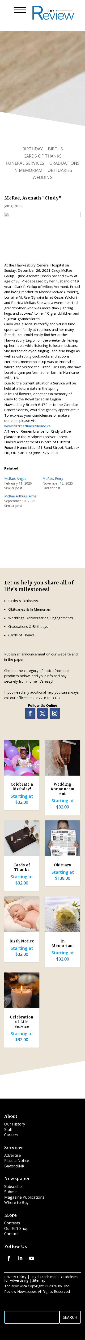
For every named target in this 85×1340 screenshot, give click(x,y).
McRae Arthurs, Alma (20, 496)
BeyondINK (14, 1166)
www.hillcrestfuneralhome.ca (27, 426)
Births (55, 149)
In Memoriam (27, 171)
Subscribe (13, 1186)
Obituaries (59, 171)
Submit (10, 1191)
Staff (8, 1129)
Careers (11, 1134)
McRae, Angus (15, 478)
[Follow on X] (42, 713)
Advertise (12, 1155)
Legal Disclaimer (43, 1276)
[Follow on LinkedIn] (20, 1258)
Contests (12, 1223)
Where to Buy (16, 1202)
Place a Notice (16, 1160)
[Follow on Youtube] (31, 1258)
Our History (14, 1124)
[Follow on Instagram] (55, 713)
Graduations (64, 163)
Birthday (32, 149)
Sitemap (39, 1280)
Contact (11, 1233)
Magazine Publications (24, 1197)
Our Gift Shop (16, 1228)
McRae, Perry (52, 478)
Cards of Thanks (43, 156)
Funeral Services (25, 163)
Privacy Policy (15, 1276)
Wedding (43, 178)
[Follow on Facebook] (30, 713)
